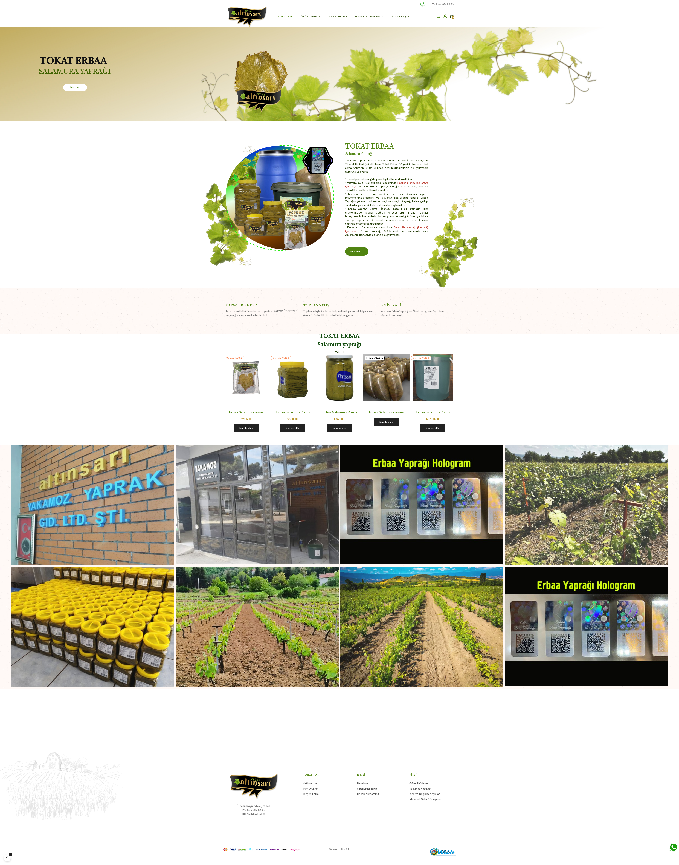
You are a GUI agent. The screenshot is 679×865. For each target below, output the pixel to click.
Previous (228, 397)
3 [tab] (343, 442)
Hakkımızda (310, 783)
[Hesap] (445, 16)
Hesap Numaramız (368, 794)
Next (451, 397)
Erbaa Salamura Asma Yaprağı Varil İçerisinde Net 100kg (397, 413)
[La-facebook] (248, 822)
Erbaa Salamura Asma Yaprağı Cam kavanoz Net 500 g (257, 413)
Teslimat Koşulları (420, 788)
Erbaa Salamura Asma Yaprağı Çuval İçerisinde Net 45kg (304, 413)
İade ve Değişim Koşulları (424, 794)
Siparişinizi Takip (367, 788)
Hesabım (362, 783)
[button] (356, 251)
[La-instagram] (258, 822)
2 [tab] (339, 442)
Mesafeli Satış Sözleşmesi (425, 799)
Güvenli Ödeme (418, 783)
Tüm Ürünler (310, 788)
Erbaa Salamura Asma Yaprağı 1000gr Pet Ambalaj (443, 413)
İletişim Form (311, 794)
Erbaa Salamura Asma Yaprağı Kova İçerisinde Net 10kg (350, 413)
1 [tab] (336, 442)
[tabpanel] (350, 396)
